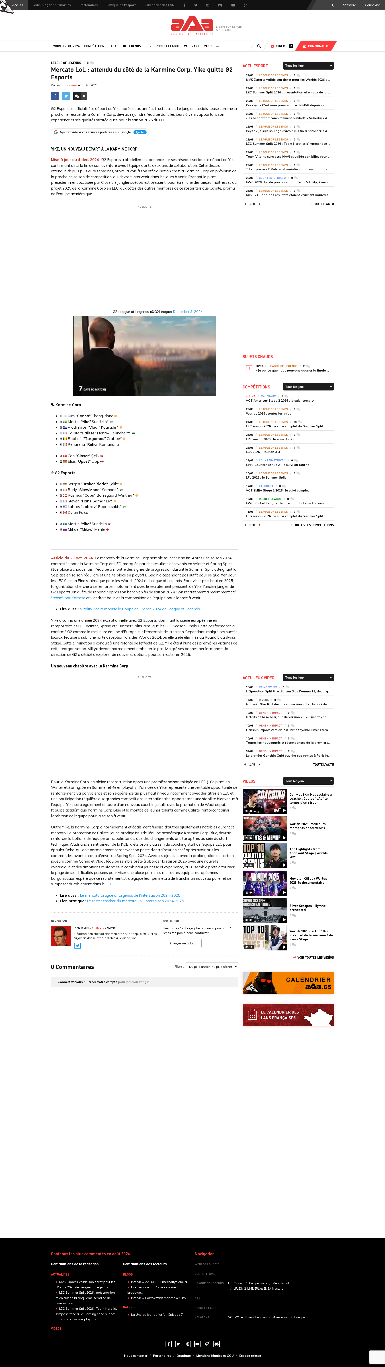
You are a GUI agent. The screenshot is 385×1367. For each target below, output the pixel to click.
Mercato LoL (281, 1283)
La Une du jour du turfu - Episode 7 (157, 1315)
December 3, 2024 (188, 311)
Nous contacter (135, 1356)
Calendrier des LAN (159, 5)
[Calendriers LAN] (288, 1015)
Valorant (192, 46)
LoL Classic (236, 1283)
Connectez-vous (70, 982)
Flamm (72, 85)
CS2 (148, 46)
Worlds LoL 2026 (66, 46)
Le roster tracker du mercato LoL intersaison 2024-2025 (135, 900)
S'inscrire (349, 5)
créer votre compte (102, 982)
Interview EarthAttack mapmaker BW (158, 1298)
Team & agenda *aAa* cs (51, 5)
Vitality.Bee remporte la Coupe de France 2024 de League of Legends (140, 609)
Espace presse (250, 1356)
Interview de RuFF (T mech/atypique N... (160, 1282)
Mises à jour (280, 1317)
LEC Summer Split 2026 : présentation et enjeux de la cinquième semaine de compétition (85, 1298)
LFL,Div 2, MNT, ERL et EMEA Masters (258, 1288)
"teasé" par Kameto (68, 597)
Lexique (299, 1317)
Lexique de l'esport (121, 5)
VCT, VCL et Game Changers (247, 1317)
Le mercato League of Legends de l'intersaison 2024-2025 (130, 895)
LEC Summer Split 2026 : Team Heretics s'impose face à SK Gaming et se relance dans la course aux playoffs (86, 1314)
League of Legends (126, 46)
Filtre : (179, 966)
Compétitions (95, 46)
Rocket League (168, 46)
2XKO (208, 46)
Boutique (184, 1356)
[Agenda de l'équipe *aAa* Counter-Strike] (288, 983)
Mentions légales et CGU (215, 1356)
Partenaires (89, 5)
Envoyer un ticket (182, 943)
